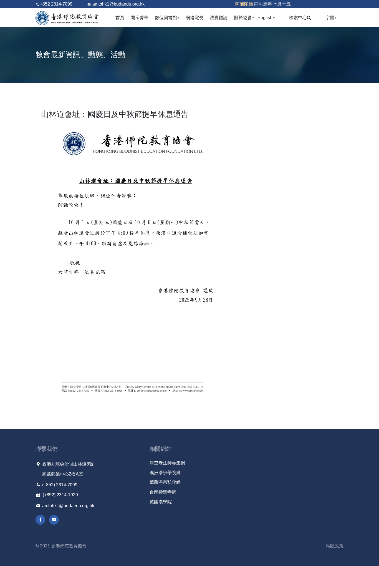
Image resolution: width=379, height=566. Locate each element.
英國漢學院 (161, 501)
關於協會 (244, 17)
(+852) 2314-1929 (60, 494)
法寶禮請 (219, 17)
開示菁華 (139, 17)
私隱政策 (334, 546)
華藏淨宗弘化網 (165, 482)
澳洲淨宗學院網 (165, 472)
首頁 (119, 17)
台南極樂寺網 (163, 492)
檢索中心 (298, 17)
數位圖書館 (167, 17)
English (266, 17)
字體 (331, 17)
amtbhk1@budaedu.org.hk (118, 4)
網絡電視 (194, 17)
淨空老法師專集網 (167, 463)
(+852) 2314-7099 (59, 484)
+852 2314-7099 (56, 4)
